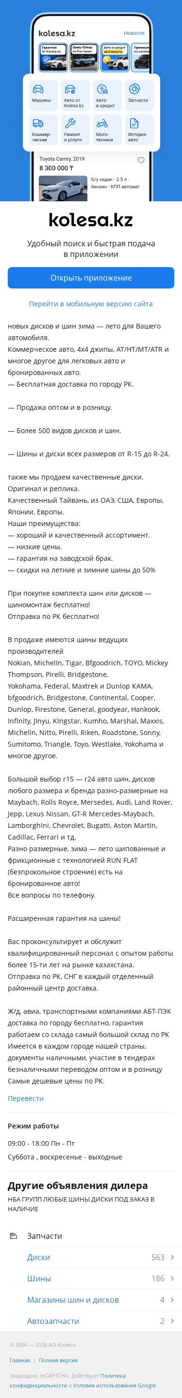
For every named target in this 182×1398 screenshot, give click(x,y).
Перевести (26, 1098)
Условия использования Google (114, 1385)
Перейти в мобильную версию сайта (91, 303)
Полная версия (58, 1360)
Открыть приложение (91, 277)
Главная (20, 1360)
